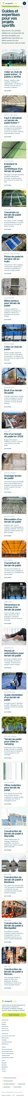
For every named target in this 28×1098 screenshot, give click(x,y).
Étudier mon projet (14, 1015)
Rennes (4, 1069)
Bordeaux (4, 1065)
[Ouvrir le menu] (24, 3)
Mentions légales (6, 1095)
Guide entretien (6, 1055)
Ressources (5, 1028)
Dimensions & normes (7, 1051)
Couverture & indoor (7, 1042)
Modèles (4, 1024)
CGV (13, 1095)
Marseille (4, 1062)
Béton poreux (5, 1037)
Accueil (4, 1022)
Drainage (4, 1040)
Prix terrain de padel (7, 1049)
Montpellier (5, 1067)
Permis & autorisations (8, 1053)
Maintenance (5, 1044)
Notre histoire (5, 1030)
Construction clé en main (8, 1035)
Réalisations (5, 1026)
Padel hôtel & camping (7, 1057)
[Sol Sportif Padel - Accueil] (10, 3)
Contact (4, 1071)
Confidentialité (20, 1095)
